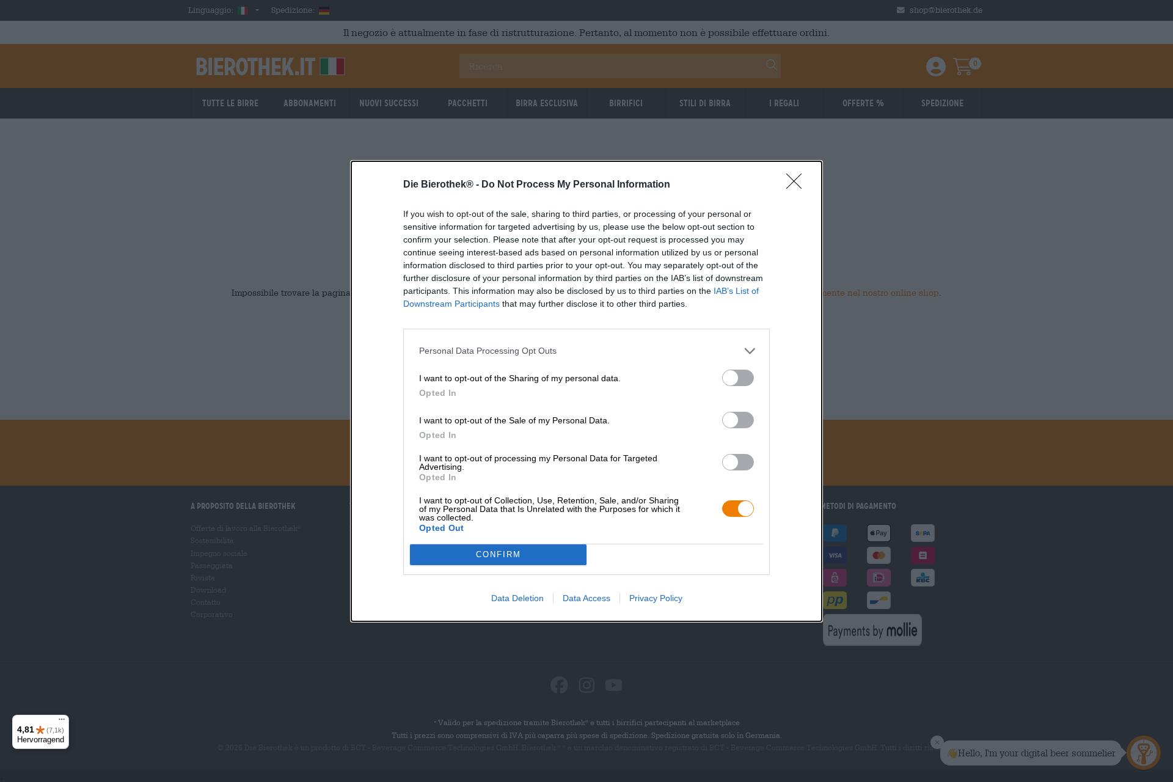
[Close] (797, 185)
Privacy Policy (655, 598)
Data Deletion (517, 598)
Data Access (586, 598)
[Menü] (61, 722)
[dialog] (586, 391)
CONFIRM (498, 554)
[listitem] (586, 351)
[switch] (738, 378)
